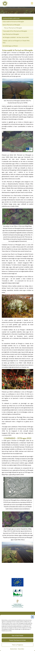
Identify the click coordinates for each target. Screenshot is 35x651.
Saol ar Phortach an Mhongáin (11, 25)
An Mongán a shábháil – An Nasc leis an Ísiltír (16, 37)
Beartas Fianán (13, 648)
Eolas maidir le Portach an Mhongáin (13, 21)
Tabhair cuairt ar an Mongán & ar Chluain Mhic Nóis (16, 42)
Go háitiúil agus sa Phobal (10, 46)
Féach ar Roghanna (17, 645)
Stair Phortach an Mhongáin (11, 34)
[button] (32, 617)
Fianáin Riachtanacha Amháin (17, 640)
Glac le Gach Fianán (17, 635)
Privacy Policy (21, 648)
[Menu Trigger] (32, 3)
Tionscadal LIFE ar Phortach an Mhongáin (15, 31)
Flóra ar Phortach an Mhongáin (13, 28)
